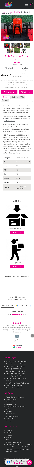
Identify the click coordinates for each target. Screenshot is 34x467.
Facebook (9, 432)
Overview (6, 97)
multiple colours (9, 121)
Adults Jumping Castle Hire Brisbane (17, 383)
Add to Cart (26, 92)
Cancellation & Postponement (15, 406)
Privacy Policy (10, 414)
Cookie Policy (10, 418)
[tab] (6, 97)
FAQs (22, 97)
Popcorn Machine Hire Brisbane (16, 388)
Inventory (10, 12)
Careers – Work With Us (13, 442)
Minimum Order (11, 404)
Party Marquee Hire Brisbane (15, 366)
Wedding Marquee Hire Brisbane (16, 361)
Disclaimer (9, 411)
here (18, 153)
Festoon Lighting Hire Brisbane (15, 376)
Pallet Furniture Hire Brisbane (15, 373)
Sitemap (8, 421)
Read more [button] (17, 332)
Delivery (15, 97)
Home (3, 12)
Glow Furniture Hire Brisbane (15, 371)
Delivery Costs (10, 402)
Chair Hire (17, 12)
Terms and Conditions (12, 416)
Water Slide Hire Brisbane (14, 385)
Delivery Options (11, 399)
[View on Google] (17, 336)
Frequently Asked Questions (15, 397)
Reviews (8, 409)
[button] (1, 335)
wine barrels (22, 116)
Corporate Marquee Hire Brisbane (17, 364)
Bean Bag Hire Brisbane (13, 369)
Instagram (9, 435)
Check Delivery (10, 92)
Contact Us (9, 430)
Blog (7, 440)
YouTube (8, 437)
